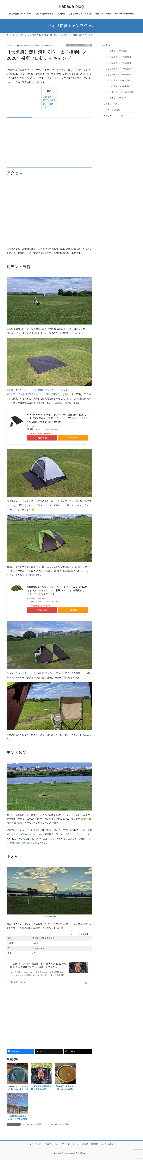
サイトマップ (35, 1144)
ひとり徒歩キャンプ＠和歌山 (118, 86)
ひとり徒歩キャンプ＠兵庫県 (118, 80)
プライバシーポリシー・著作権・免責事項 (79, 1144)
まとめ (46, 107)
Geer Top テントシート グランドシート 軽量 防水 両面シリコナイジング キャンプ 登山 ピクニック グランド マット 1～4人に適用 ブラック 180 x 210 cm (57, 418)
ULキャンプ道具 (113, 110)
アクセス (47, 96)
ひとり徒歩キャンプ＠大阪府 (118, 57)
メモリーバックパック (113, 115)
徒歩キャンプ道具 (111, 104)
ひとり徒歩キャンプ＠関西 (79, 45)
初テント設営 (49, 100)
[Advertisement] (49, 141)
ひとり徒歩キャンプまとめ (115, 98)
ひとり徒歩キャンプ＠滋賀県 (118, 69)
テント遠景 (48, 103)
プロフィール (51, 1144)
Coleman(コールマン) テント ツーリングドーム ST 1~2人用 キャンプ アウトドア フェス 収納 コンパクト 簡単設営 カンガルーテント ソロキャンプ (57, 590)
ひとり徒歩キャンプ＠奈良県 (118, 74)
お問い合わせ (108, 1144)
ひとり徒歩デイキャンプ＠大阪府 (57, 1124)
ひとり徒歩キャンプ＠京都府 (118, 63)
